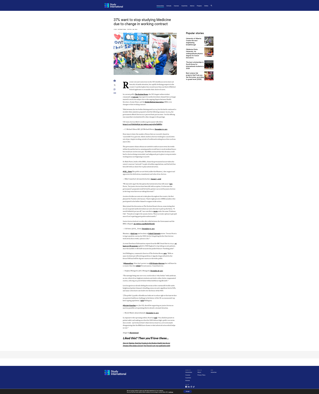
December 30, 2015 (161, 129)
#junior (155, 263)
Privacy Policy (201, 375)
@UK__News (127, 172)
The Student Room (141, 94)
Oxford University (154, 234)
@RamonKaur (128, 263)
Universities (160, 6)
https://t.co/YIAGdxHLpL (132, 124)
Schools (168, 6)
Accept (187, 391)
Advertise (213, 372)
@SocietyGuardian (129, 305)
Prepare (199, 6)
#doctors (161, 263)
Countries (184, 6)
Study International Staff (122, 29)
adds (142, 301)
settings (171, 392)
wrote (156, 211)
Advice (192, 6)
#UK (151, 263)
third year (134, 234)
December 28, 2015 (156, 271)
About (199, 372)
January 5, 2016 (156, 179)
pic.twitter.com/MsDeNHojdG (144, 224)
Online (206, 6)
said (155, 318)
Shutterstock (134, 333)
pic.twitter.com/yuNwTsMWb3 (151, 124)
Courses (176, 6)
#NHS (138, 266)
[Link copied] (115, 93)
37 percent (134, 97)
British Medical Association (154, 102)
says (170, 184)
